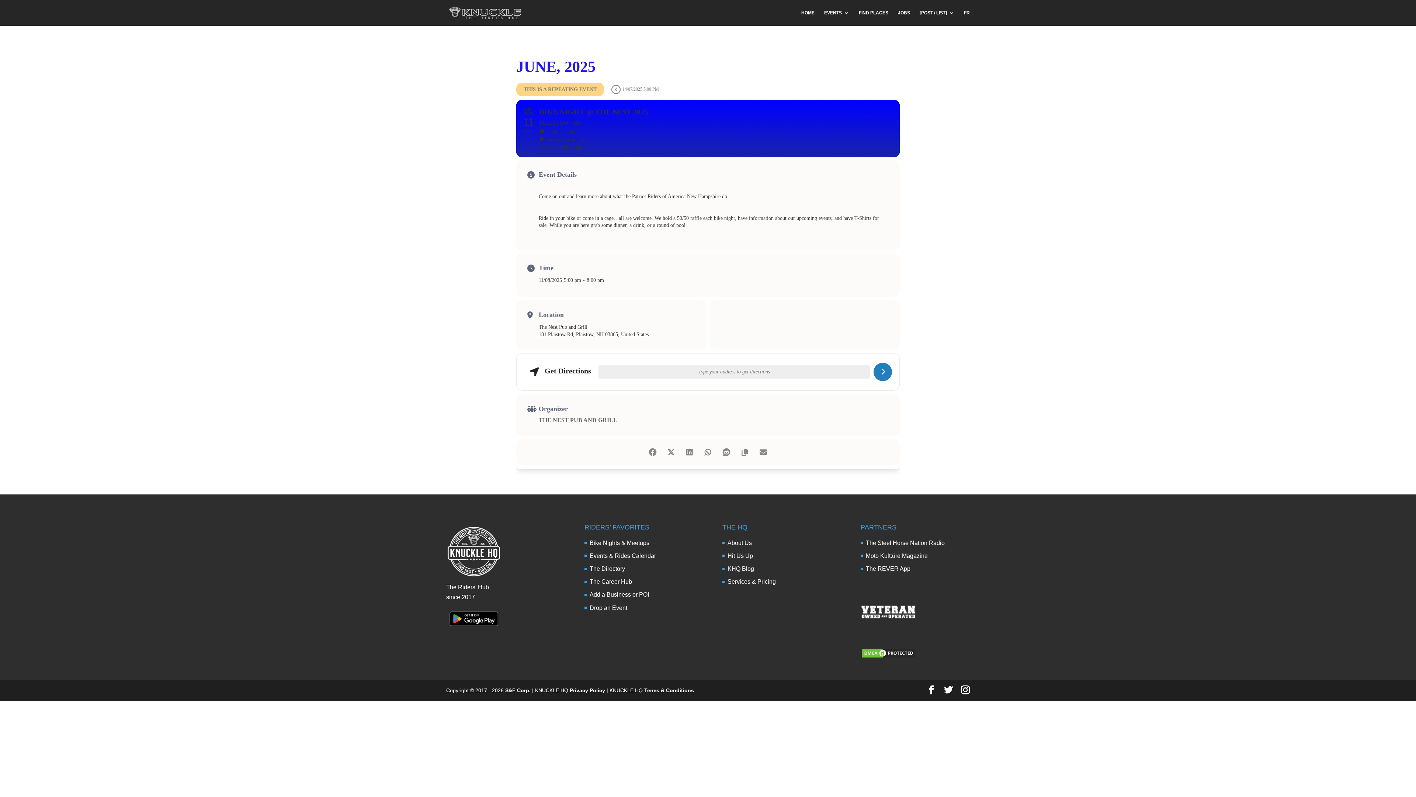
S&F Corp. (518, 690)
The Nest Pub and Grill (578, 420)
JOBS (904, 12)
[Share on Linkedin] (689, 452)
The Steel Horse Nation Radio (905, 543)
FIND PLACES (873, 12)
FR (967, 12)
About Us (740, 543)
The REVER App (888, 569)
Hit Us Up (740, 556)
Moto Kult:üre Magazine (897, 556)
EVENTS (833, 12)
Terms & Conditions (669, 690)
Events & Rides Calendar (623, 556)
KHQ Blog (741, 569)
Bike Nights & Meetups (619, 543)
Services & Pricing (752, 582)
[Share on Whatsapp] (708, 452)
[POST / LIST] (933, 12)
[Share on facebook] (652, 452)
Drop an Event (608, 608)
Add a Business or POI (619, 594)
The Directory (607, 569)
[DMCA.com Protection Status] (888, 656)
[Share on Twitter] (671, 452)
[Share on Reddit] (726, 452)
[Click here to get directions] (883, 372)
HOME (808, 12)
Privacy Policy (587, 690)
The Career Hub (611, 582)
